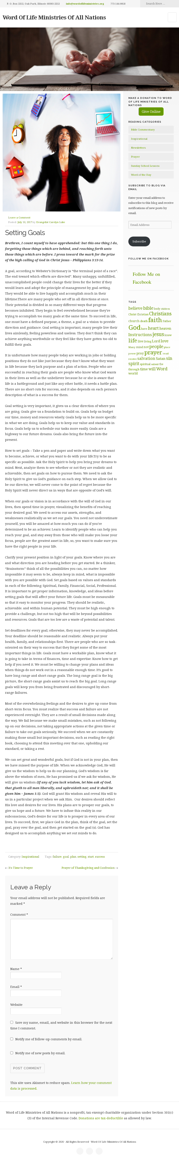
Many (131, 347)
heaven (165, 328)
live (140, 341)
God (134, 327)
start (91, 857)
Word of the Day (141, 174)
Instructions (140, 334)
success (100, 857)
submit (155, 364)
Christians (160, 313)
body (157, 308)
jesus (158, 334)
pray (140, 353)
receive (132, 359)
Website (16, 1005)
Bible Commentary (143, 129)
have (144, 328)
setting (81, 857)
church (133, 321)
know (168, 335)
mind (139, 347)
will (152, 368)
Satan (160, 358)
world (133, 373)
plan (73, 857)
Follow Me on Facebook (148, 258)
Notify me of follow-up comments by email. (48, 1039)
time (144, 368)
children (165, 308)
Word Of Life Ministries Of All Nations (54, 17)
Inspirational (30, 857)
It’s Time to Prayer (21, 868)
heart (153, 328)
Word (161, 369)
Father (167, 321)
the (161, 364)
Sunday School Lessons (145, 165)
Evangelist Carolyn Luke (50, 222)
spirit (133, 363)
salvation (146, 358)
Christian (142, 314)
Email (16, 987)
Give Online (151, 111)
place (167, 347)
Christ (132, 314)
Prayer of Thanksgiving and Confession (88, 868)
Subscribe (139, 241)
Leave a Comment (19, 217)
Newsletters (138, 147)
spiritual (145, 364)
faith (155, 320)
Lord (156, 341)
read (166, 353)
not (146, 347)
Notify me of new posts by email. (40, 1053)
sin (169, 358)
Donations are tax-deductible (101, 1118)
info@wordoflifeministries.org (85, 3)
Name (16, 969)
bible (148, 308)
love (165, 340)
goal (66, 857)
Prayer (135, 156)
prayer (153, 352)
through (133, 369)
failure (57, 857)
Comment (19, 914)
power (132, 353)
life (132, 340)
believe (135, 308)
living (147, 341)
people (156, 346)
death (144, 321)
